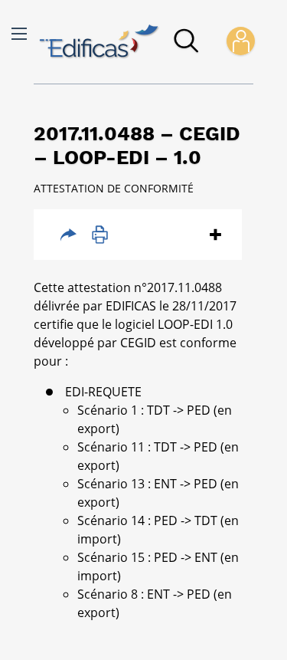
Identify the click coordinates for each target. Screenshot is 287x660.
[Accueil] (99, 42)
